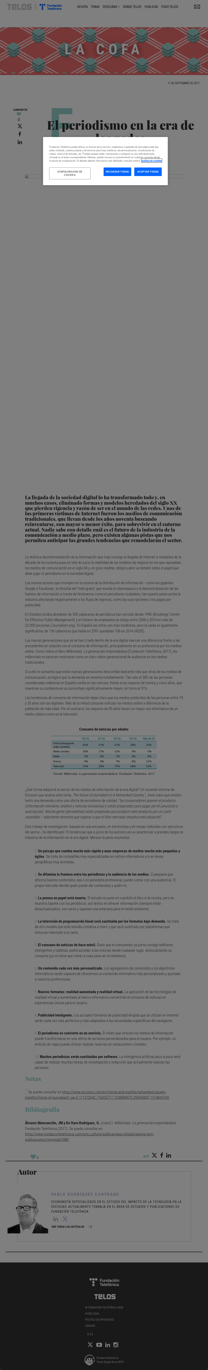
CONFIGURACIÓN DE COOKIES (69, 173)
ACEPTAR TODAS (147, 171)
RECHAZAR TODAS (117, 171)
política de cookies (152, 160)
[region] (105, 161)
